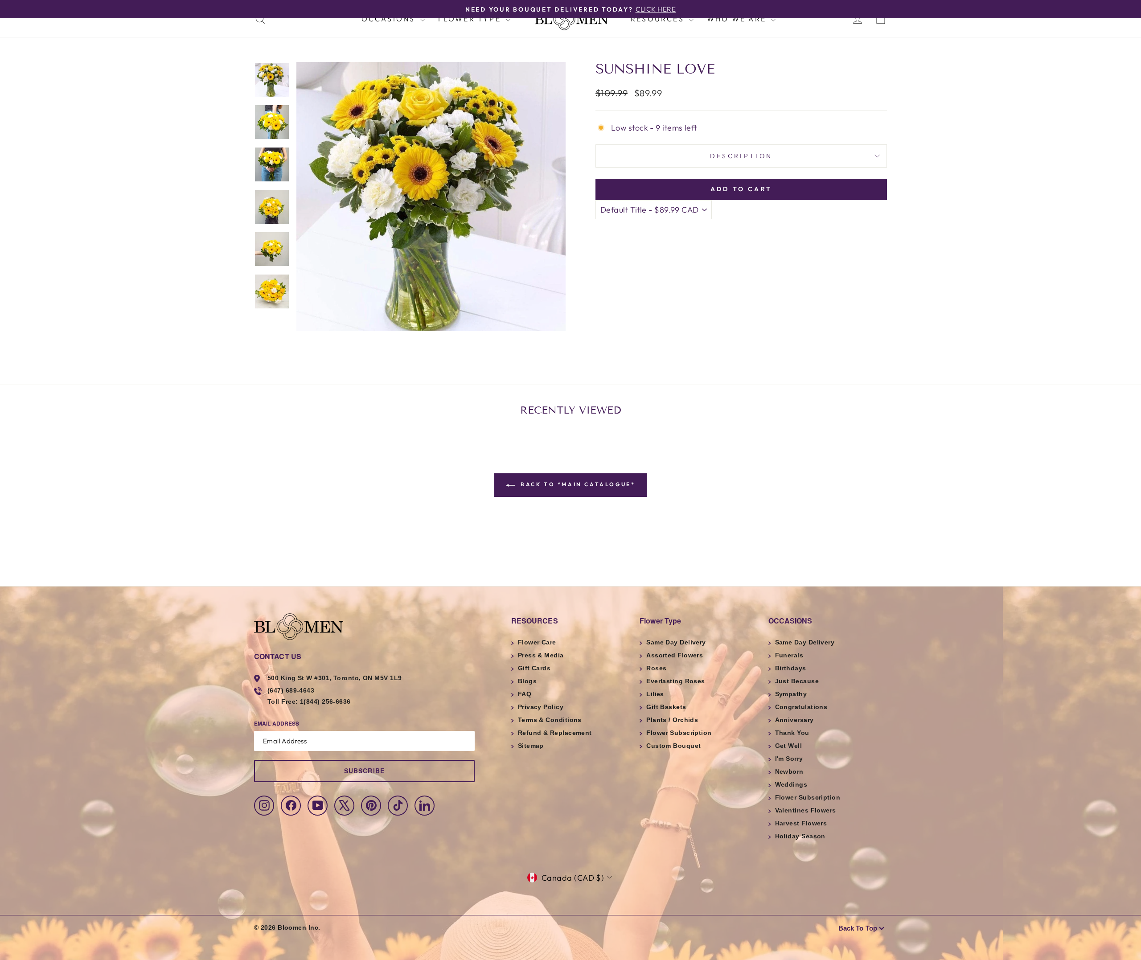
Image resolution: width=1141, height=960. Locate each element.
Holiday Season (800, 836)
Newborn (789, 771)
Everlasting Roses (675, 681)
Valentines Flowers (805, 810)
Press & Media (541, 655)
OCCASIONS (389, 18)
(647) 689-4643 (290, 690)
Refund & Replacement (555, 732)
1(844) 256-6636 (325, 701)
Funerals (789, 655)
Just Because (797, 681)
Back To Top (857, 928)
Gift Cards (534, 668)
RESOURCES (659, 18)
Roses (656, 668)
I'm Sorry (789, 758)
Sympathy (791, 693)
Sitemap (531, 745)
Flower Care (537, 642)
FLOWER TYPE (471, 18)
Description (741, 156)
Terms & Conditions (550, 719)
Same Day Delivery (676, 642)
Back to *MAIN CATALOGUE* (577, 484)
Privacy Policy (540, 706)
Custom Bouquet (673, 745)
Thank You (792, 732)
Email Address (276, 723)
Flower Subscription (679, 732)
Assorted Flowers (674, 655)
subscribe (364, 770)
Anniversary (794, 719)
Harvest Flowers (801, 823)
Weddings (791, 784)
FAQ (524, 693)
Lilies (655, 693)
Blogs (527, 681)
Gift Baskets (666, 706)
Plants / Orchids (672, 719)
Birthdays (790, 668)
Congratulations (801, 706)
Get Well (788, 745)
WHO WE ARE (738, 18)
